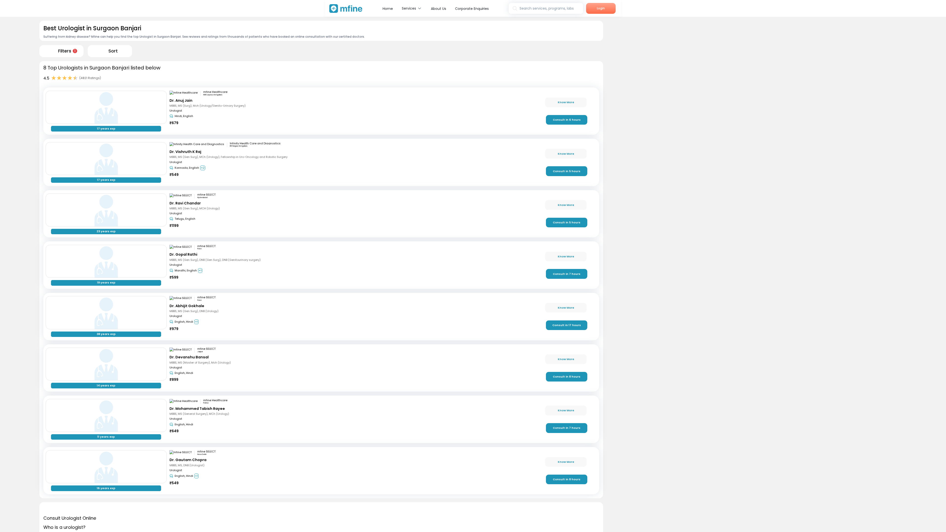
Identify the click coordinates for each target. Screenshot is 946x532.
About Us (438, 8)
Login (601, 8)
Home (388, 8)
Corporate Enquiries (472, 8)
